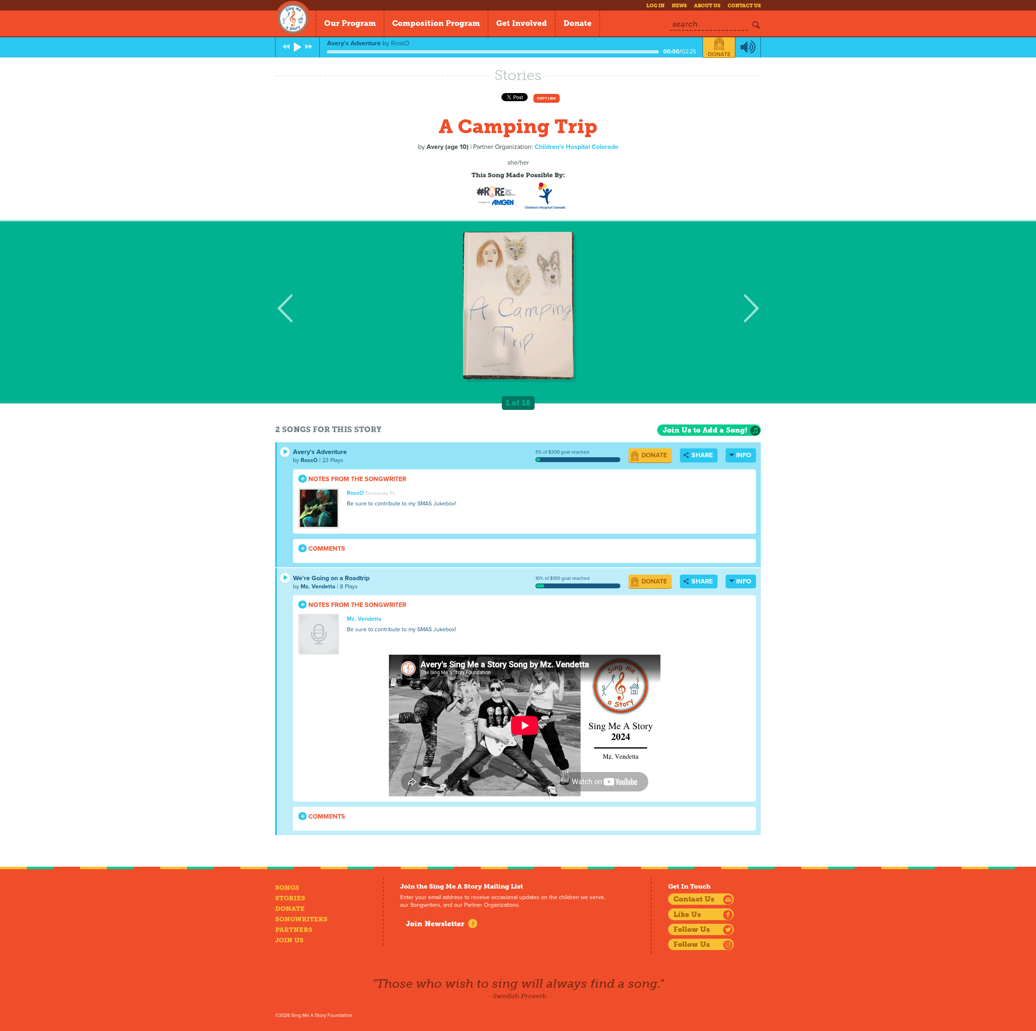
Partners (293, 929)
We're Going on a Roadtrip (331, 578)
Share (701, 455)
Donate (577, 23)
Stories (290, 898)
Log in (655, 5)
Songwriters (301, 919)
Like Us (687, 914)
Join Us (289, 940)
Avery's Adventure (320, 452)
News (679, 5)
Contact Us (744, 5)
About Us (707, 5)
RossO (309, 460)
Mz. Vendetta (318, 586)
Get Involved (521, 23)
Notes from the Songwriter (356, 479)
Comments (326, 549)
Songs (287, 887)
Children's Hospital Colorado (576, 147)
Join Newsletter (435, 923)
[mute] (748, 47)
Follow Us (691, 929)
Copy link (546, 98)
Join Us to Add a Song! (705, 430)
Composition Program (436, 23)
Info (743, 455)
